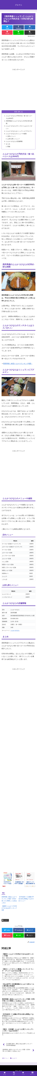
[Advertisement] (18, 89)
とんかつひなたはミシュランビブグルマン (19, 131)
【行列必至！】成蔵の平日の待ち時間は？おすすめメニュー (26, 899)
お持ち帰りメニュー (13, 139)
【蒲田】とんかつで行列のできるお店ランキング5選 (9, 908)
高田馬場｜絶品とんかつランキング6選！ (17, 363)
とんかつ (5, 920)
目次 (15, 112)
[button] (33, 522)
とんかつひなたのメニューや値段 (16, 133)
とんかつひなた (15, 630)
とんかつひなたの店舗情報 (14, 141)
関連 (8, 146)
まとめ (8, 144)
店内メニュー (11, 136)
